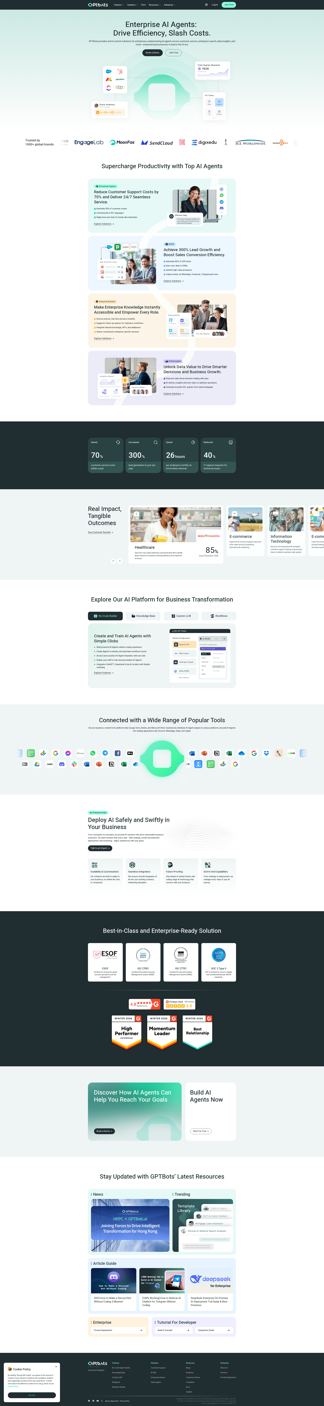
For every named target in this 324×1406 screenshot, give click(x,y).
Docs (188, 1387)
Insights (189, 1392)
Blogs (188, 1368)
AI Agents (116, 1382)
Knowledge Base (118, 1372)
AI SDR (153, 1372)
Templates (190, 1382)
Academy (190, 1372)
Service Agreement (112, 1401)
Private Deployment (228, 1377)
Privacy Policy (124, 1401)
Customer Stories (193, 1377)
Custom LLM (117, 1377)
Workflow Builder (118, 1387)
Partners (223, 1372)
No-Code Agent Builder (121, 1368)
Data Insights (156, 1382)
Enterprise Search (158, 1377)
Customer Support (158, 1368)
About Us (224, 1368)
